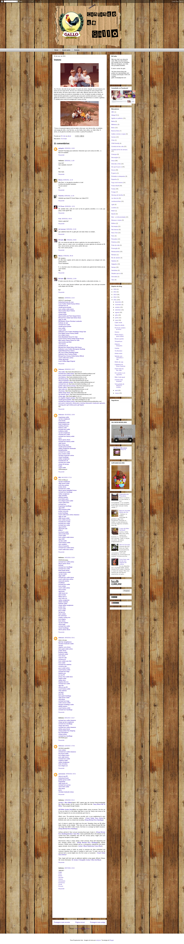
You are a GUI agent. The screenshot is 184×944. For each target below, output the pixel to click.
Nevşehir (60, 877)
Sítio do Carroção (124, 544)
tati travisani (62, 229)
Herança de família (117, 195)
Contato (77, 50)
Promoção (114, 248)
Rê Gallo (61, 240)
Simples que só (116, 273)
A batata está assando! (119, 380)
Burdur (60, 875)
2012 (115, 297)
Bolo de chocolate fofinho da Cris (124, 511)
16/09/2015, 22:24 (69, 298)
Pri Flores (61, 206)
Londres (113, 207)
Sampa (113, 267)
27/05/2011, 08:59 (71, 240)
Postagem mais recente (62, 922)
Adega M (114, 115)
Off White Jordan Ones (66, 809)
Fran (59, 218)
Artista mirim (118, 353)
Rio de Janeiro (115, 257)
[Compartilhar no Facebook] (81, 136)
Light (112, 204)
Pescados (114, 239)
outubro (117, 307)
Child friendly (115, 143)
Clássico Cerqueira (118, 344)
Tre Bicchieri (118, 351)
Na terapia (64, 138)
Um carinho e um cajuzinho (120, 373)
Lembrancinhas (116, 201)
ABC (112, 112)
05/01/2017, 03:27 (69, 718)
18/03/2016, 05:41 (70, 637)
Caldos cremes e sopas (118, 134)
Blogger (112, 940)
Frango (113, 192)
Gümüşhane (61, 881)
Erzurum (60, 886)
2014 (115, 292)
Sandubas (114, 270)
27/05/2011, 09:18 (68, 255)
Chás (113, 140)
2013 (115, 294)
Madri (113, 210)
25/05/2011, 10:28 (69, 148)
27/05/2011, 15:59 (71, 278)
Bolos (113, 127)
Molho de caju (119, 362)
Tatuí (112, 279)
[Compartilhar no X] (79, 136)
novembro (118, 304)
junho (117, 317)
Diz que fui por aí (116, 167)
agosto (117, 312)
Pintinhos (114, 242)
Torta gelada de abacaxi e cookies (119, 385)
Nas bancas (115, 229)
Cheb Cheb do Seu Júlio (119, 369)
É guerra (114, 173)
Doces (113, 170)
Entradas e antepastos (118, 176)
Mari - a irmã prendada (118, 217)
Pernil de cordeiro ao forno (120, 328)
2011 (115, 299)
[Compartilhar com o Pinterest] (83, 136)
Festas (113, 189)
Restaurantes (115, 251)
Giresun (60, 879)
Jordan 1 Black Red (84, 846)
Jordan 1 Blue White (65, 802)
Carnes (113, 137)
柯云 (59, 477)
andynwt (98, 940)
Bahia (113, 121)
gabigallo (61, 148)
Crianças (114, 154)
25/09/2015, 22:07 (70, 369)
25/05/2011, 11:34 (69, 195)
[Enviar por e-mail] (76, 136)
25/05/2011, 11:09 (69, 160)
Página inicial (80, 922)
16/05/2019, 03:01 (71, 774)
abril (116, 390)
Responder (61, 155)
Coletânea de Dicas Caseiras (120, 365)
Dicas (113, 160)
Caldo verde (118, 322)
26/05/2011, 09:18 (67, 218)
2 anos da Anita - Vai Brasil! (124, 529)
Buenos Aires (115, 131)
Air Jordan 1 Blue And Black (92, 860)
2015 (115, 289)
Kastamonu (61, 882)
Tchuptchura (118, 341)
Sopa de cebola (119, 325)
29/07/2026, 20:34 (69, 868)
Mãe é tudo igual (120, 377)
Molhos (113, 223)
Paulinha (61, 195)
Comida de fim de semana (119, 149)
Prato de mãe (115, 245)
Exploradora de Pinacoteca (124, 495)
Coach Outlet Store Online (94, 818)
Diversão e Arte (116, 164)
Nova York (114, 232)
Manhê (113, 214)
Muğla (60, 872)
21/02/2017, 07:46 (70, 746)
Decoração (114, 157)
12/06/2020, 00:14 (69, 800)
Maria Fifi (123, 449)
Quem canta (66, 50)
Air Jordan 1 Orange (78, 860)
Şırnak (60, 884)
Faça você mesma (117, 182)
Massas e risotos (116, 220)
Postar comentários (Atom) (82, 928)
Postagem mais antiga (97, 922)
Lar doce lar (115, 198)
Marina (60, 180)
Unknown (61, 369)
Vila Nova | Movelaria (120, 448)
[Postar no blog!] (78, 136)
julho (116, 315)
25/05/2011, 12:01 (70, 206)
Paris (112, 236)
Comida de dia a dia (117, 146)
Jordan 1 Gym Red (73, 834)
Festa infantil (115, 185)
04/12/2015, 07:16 (66, 477)
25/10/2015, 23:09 (70, 414)
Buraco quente (119, 339)
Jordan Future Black (96, 846)
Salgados (114, 264)
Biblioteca (114, 124)
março (117, 393)
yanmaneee (61, 774)
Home (56, 50)
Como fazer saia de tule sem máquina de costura (124, 562)
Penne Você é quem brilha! (119, 335)
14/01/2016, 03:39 (69, 557)
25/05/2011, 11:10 (68, 180)
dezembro (118, 302)
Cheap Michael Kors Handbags (94, 820)
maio (116, 320)
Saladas (113, 261)
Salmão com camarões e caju (119, 357)
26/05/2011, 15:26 (71, 229)
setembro (118, 310)
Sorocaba (114, 276)
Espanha (114, 179)
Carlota (117, 348)
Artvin (60, 874)
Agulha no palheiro (117, 118)
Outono (117, 332)
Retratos (114, 254)
